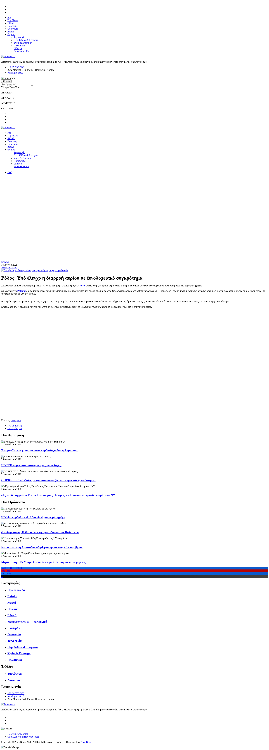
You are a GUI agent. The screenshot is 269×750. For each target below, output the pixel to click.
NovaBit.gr (86, 742)
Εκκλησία (13, 628)
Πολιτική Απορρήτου (17, 734)
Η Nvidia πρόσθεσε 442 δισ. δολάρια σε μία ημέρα (33, 517)
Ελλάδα (11, 23)
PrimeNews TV (21, 51)
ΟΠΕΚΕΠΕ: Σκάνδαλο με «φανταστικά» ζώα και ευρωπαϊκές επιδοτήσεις (48, 480)
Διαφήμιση (14, 680)
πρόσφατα (16, 420)
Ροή (9, 17)
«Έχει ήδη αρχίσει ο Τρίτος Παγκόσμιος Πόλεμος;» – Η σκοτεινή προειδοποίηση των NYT (59, 495)
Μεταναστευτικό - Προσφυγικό (27, 621)
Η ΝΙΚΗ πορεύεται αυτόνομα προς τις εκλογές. (31, 465)
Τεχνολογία (19, 37)
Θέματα (11, 34)
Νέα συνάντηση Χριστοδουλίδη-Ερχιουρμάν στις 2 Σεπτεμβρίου (42, 547)
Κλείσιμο (6, 81)
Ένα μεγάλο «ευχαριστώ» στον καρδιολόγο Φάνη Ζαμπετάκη (40, 450)
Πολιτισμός (19, 45)
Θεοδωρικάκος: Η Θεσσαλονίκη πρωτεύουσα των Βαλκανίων (40, 532)
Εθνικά (12, 615)
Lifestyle (18, 48)
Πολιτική (12, 26)
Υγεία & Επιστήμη (23, 42)
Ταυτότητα (14, 673)
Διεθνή (10, 31)
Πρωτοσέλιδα (16, 590)
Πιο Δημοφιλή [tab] (14, 425)
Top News (12, 20)
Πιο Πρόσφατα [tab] (14, 428)
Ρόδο (82, 285)
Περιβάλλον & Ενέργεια (26, 40)
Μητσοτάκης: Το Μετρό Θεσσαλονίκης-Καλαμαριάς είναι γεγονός (43, 562)
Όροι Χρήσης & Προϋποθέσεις (23, 736)
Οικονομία (12, 28)
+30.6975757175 (15, 67)
